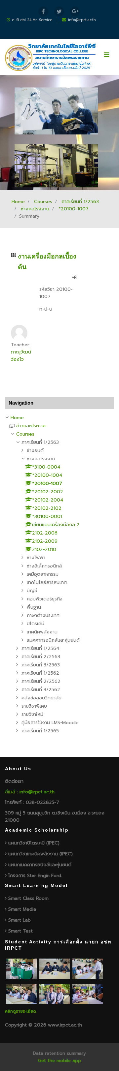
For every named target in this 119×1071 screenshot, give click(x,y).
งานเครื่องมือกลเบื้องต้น (47, 261)
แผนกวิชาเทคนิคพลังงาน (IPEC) (40, 853)
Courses (43, 201)
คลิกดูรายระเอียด (20, 1011)
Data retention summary (59, 1053)
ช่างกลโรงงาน (35, 208)
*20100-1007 (74, 208)
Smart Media (22, 909)
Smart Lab (19, 920)
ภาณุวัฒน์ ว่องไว (21, 356)
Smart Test (20, 931)
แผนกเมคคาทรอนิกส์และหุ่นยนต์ (39, 864)
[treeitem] (59, 417)
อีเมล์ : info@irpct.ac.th (30, 791)
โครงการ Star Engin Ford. (35, 875)
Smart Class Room (28, 898)
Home (18, 201)
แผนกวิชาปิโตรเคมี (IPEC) (34, 843)
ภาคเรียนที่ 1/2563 (80, 201)
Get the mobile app (59, 1060)
